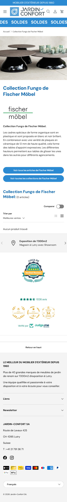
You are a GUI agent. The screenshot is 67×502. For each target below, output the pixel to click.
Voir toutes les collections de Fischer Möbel (33, 178)
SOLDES (17, 22)
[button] (62, 11)
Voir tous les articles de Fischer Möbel (33, 170)
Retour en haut (33, 347)
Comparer (49, 206)
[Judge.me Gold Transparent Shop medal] (18, 312)
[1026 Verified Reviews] (33, 283)
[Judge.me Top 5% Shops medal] (48, 312)
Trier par (7, 213)
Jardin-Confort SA (18, 494)
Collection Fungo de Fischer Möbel (28, 32)
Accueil (6, 32)
